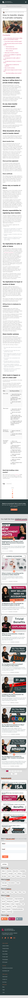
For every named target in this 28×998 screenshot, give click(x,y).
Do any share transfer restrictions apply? (13, 41)
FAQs (3, 989)
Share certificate (9, 50)
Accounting (9, 483)
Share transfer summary (10, 67)
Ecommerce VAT (5, 970)
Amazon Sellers (5, 945)
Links (3, 992)
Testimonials (4, 976)
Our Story (4, 982)
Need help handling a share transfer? (14, 73)
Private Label (5, 956)
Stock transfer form (10, 46)
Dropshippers (5, 959)
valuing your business (8, 252)
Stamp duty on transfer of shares (11, 52)
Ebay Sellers (4, 951)
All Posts (4, 864)
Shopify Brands (5, 948)
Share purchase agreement (11, 48)
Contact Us (17, 474)
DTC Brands (4, 962)
